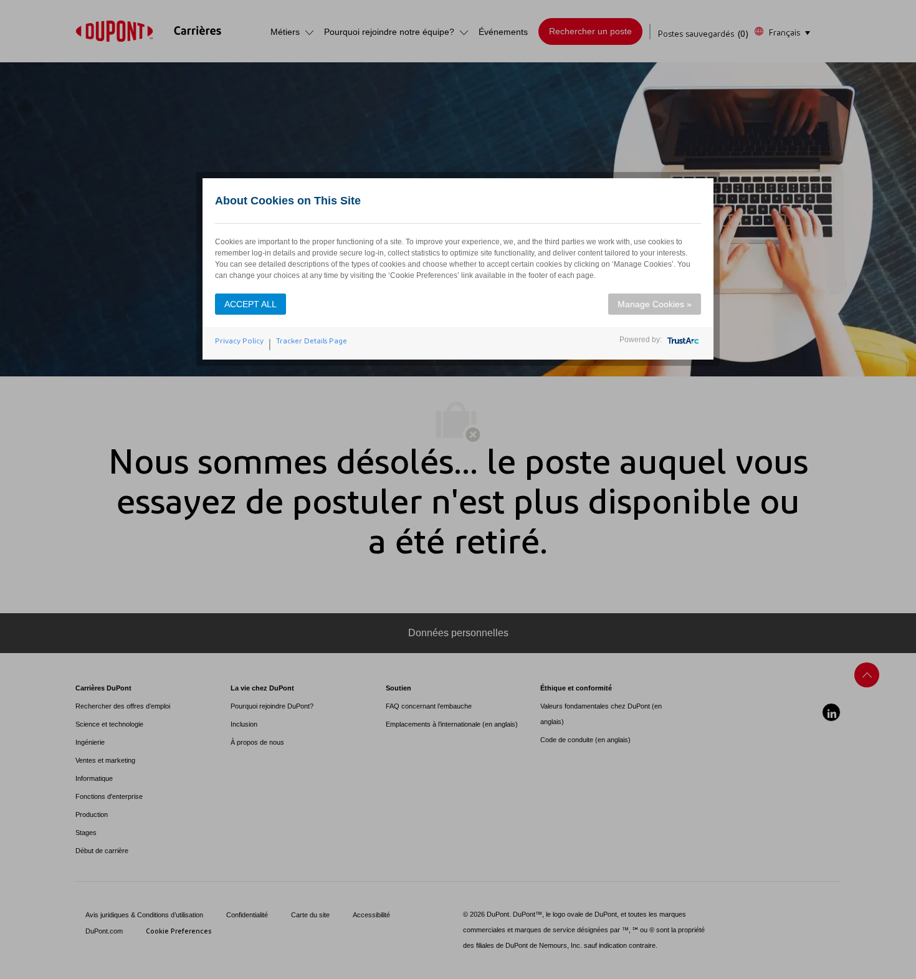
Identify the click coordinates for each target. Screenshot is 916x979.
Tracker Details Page (311, 341)
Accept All (250, 304)
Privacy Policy (239, 341)
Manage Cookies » (655, 304)
